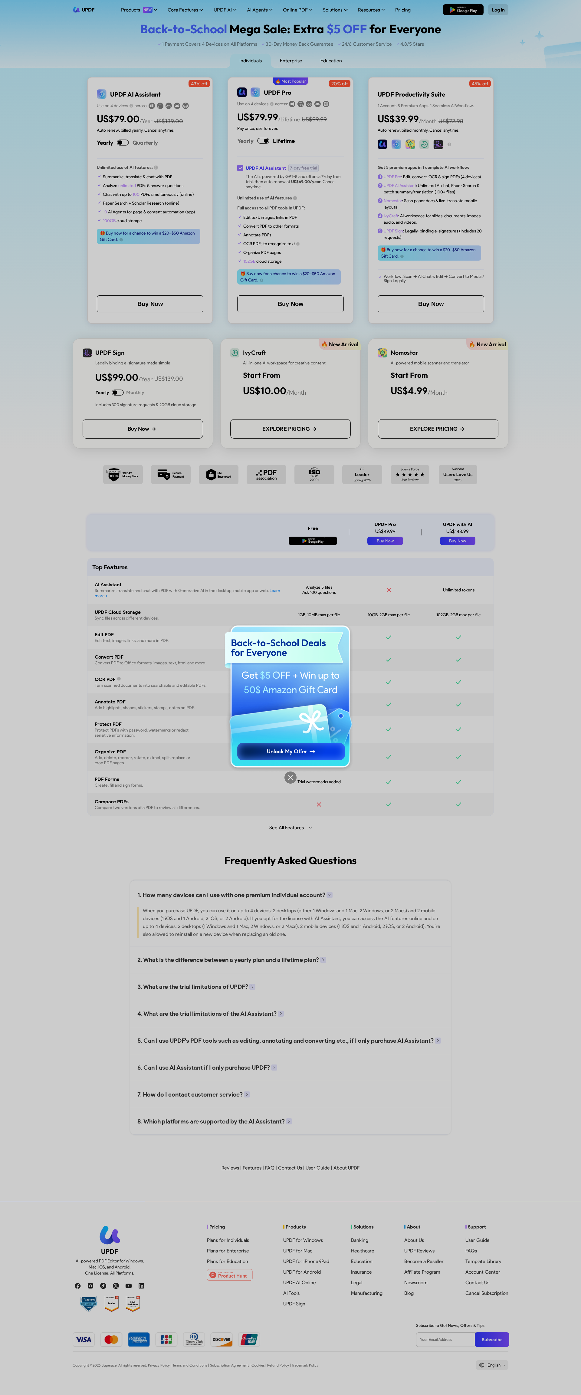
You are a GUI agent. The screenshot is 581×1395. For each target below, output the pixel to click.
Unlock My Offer (287, 751)
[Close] (290, 778)
